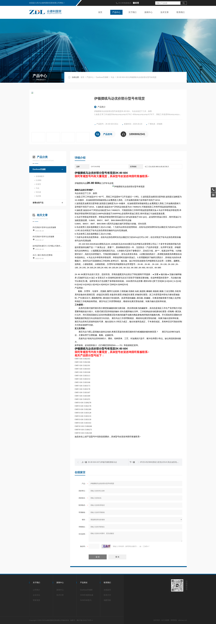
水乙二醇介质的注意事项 (42, 255)
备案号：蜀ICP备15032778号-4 (81, 620)
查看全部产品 (38, 203)
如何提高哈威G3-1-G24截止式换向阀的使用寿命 (48, 246)
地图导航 (107, 600)
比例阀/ (38, 180)
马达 (112, 77)
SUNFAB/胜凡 (86, 600)
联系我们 (181, 12)
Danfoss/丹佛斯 (102, 77)
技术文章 (165, 12)
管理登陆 (174, 620)
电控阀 (38, 196)
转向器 (38, 192)
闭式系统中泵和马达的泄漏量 (44, 227)
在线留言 (107, 590)
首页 (100, 12)
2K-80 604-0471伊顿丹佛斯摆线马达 (102, 462)
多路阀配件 (40, 176)
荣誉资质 (36, 600)
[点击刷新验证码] (106, 546)
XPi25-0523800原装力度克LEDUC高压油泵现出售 (160, 462)
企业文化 (36, 595)
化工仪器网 (165, 620)
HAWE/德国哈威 (86, 595)
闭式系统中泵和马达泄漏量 (43, 237)
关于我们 (132, 12)
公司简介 (36, 590)
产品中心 (116, 12)
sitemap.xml (182, 620)
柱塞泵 (38, 184)
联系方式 (107, 595)
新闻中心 (148, 12)
